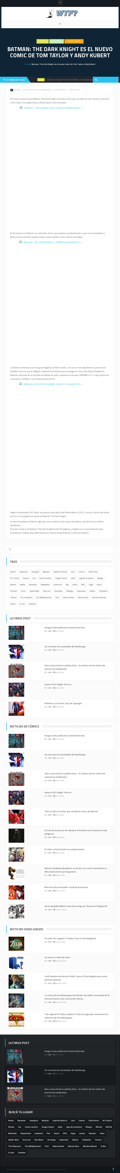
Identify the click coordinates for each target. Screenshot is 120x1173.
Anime (13, 571)
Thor (57, 597)
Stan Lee (46, 590)
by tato (17, 89)
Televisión (103, 590)
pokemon (58, 584)
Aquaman (24, 571)
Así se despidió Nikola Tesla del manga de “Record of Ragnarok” (76, 906)
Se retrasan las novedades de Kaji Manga (65, 646)
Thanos (13, 597)
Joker (73, 578)
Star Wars (58, 590)
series (99, 584)
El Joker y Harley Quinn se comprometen (64, 849)
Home (27, 64)
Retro (75, 584)
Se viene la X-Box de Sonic (57, 957)
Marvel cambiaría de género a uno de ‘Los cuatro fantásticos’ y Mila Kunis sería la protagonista (76, 870)
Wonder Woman (99, 597)
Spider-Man (34, 590)
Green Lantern (45, 578)
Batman (46, 571)
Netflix (22, 584)
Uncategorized (74, 41)
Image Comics (61, 578)
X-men (22, 603)
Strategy (69, 590)
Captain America (60, 571)
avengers (35, 571)
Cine (73, 571)
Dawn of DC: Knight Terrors (58, 684)
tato (50, 630)
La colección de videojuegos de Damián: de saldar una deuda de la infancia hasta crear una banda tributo (77, 997)
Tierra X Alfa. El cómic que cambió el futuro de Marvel (71, 811)
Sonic (23, 590)
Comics (43, 41)
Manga (100, 578)
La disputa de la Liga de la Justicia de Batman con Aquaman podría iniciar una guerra (67, 80)
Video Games (68, 597)
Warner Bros (83, 597)
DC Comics (56, 41)
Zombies (32, 603)
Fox (34, 578)
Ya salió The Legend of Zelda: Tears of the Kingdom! (70, 938)
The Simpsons (26, 597)
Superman (81, 590)
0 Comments (59, 89)
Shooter (13, 590)
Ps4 (67, 584)
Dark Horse (93, 571)
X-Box (12, 603)
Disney (26, 578)
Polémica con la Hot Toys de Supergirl (63, 703)
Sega (91, 584)
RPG (83, 584)
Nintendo (33, 584)
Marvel (13, 584)
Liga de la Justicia (86, 578)
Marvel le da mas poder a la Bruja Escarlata (66, 887)
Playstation (45, 584)
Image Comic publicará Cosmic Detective (65, 627)
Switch (92, 590)
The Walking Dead (43, 597)
